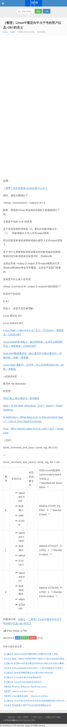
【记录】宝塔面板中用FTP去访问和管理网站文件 (27, 705)
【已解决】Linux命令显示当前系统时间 (22, 677)
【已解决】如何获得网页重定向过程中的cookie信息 (28, 672)
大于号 (24, 637)
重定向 (33, 637)
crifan (12, 31)
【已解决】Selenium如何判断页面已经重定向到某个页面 (30, 653)
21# (17, 637)
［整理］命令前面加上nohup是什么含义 (25, 188)
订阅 (46, 11)
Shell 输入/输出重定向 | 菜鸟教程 (21, 398)
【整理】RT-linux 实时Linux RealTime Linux (24, 686)
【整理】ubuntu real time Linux (18, 691)
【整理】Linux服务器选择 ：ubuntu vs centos (25, 695)
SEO (22, 720)
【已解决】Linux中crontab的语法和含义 (22, 681)
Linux (5, 31)
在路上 (33, 3)
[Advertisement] (33, 70)
